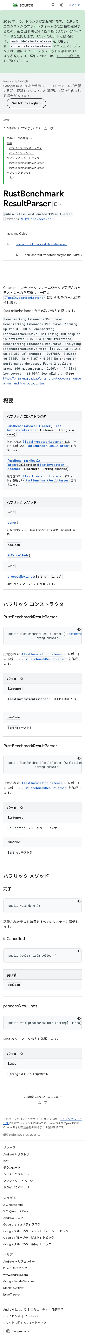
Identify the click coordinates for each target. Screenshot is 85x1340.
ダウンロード (12, 1167)
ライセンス (13, 1316)
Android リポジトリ (16, 1154)
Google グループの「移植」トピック (27, 1244)
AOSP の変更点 (68, 56)
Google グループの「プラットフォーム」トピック (35, 1231)
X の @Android (13, 1205)
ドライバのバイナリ (16, 1187)
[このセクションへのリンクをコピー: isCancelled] (29, 939)
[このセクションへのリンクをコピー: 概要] (17, 401)
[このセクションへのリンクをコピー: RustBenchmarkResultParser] (61, 617)
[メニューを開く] (6, 5)
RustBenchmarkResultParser (29, 426)
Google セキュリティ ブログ (21, 1224)
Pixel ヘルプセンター (16, 1268)
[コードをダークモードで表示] (79, 629)
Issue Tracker (11, 1294)
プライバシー (33, 1316)
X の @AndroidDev (15, 1211)
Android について (14, 1309)
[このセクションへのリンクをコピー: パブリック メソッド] (53, 876)
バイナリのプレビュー (17, 1174)
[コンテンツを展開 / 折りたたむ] (31, 138)
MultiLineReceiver (36, 219)
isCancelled (17, 555)
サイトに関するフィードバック (26, 1322)
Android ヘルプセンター (19, 1261)
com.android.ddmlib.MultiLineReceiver (41, 244)
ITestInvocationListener (24, 298)
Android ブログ (13, 1218)
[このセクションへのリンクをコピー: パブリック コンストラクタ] (68, 604)
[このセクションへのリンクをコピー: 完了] (16, 889)
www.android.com (15, 1275)
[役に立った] (45, 128)
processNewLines (21, 576)
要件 (6, 1161)
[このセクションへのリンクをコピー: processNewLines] (41, 1006)
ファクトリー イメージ (18, 1181)
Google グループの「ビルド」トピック (28, 1238)
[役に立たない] (52, 128)
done (11, 523)
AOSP (6, 120)
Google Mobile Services (18, 1281)
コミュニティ (39, 1309)
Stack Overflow (13, 1288)
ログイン (74, 5)
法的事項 (57, 1309)
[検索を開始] (53, 4)
